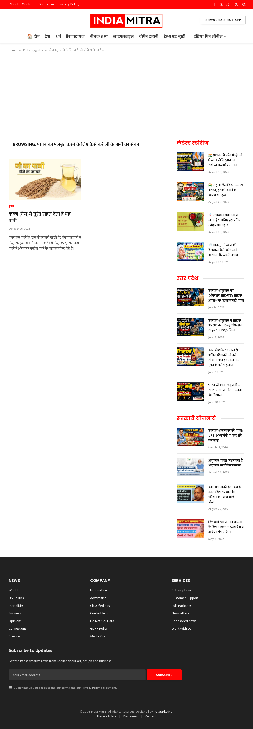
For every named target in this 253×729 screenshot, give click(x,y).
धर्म (58, 36)
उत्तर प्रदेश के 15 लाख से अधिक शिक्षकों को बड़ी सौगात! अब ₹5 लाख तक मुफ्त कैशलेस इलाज (223, 358)
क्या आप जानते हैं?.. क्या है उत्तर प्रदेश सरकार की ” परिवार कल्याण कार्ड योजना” (224, 495)
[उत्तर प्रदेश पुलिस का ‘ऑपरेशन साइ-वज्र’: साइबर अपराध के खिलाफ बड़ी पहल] (190, 297)
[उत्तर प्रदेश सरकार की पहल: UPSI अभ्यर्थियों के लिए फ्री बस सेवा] (190, 437)
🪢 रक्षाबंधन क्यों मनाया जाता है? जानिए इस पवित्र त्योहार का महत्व (224, 220)
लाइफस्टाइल (123, 36)
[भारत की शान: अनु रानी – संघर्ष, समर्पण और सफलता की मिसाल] (190, 391)
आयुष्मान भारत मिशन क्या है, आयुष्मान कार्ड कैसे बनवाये (225, 463)
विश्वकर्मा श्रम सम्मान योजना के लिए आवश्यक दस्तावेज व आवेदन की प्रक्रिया (226, 527)
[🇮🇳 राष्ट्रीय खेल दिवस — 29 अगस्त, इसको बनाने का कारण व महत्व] (190, 191)
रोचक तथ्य (99, 36)
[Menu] (10, 20)
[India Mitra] (126, 20)
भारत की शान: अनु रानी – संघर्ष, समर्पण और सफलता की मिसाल (225, 390)
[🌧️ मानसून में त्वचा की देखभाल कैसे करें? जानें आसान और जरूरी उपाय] (190, 251)
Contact (28, 4)
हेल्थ (11, 206)
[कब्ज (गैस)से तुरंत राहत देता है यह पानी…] (45, 179)
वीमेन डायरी (148, 36)
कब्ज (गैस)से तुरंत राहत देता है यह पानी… (40, 217)
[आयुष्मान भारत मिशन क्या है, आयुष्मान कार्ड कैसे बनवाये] (190, 467)
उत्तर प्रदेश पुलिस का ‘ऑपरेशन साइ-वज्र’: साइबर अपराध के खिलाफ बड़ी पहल (226, 295)
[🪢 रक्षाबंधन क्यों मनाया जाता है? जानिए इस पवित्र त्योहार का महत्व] (190, 221)
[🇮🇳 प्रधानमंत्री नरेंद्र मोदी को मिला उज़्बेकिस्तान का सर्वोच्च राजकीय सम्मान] (190, 161)
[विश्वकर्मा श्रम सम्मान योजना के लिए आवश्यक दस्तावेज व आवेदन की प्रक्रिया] (190, 528)
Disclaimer (47, 4)
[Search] (243, 4)
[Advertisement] (126, 95)
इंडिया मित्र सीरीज (208, 36)
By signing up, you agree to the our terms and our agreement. (65, 687)
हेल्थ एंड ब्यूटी (174, 36)
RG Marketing (163, 711)
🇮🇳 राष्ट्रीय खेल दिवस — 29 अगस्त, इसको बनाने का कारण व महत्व (225, 190)
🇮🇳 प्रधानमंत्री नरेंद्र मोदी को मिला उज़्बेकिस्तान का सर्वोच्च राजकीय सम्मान (225, 160)
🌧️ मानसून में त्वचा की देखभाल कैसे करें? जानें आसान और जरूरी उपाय (223, 250)
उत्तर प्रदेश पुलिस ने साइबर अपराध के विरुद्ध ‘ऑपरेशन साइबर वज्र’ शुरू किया (225, 325)
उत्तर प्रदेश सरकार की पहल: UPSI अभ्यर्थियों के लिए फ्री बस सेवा (225, 435)
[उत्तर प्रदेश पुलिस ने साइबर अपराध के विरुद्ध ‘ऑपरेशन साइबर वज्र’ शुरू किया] (190, 327)
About (13, 4)
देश (47, 36)
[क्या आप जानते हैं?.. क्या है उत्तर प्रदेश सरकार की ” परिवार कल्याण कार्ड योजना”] (190, 493)
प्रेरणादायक (75, 36)
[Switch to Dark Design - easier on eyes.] (236, 4)
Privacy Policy (69, 4)
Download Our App (223, 20)
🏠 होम (33, 36)
